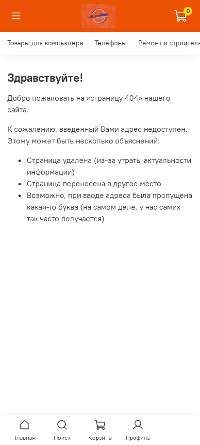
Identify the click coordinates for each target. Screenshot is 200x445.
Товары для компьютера (45, 42)
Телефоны (111, 42)
